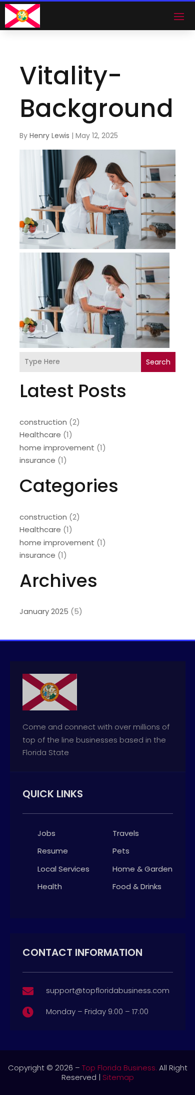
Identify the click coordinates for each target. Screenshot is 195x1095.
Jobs (47, 833)
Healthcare (40, 434)
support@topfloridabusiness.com (108, 990)
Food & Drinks (137, 886)
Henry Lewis (50, 136)
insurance (38, 460)
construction (43, 422)
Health (50, 886)
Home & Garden (142, 869)
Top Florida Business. (119, 1067)
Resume (53, 850)
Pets (121, 850)
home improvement (57, 447)
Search (158, 362)
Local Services (64, 869)
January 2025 (44, 611)
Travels (125, 833)
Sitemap (118, 1077)
